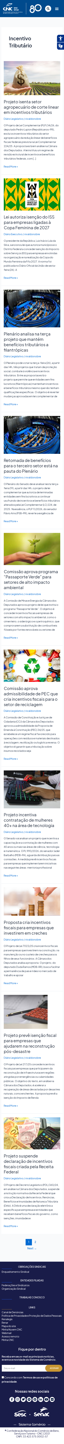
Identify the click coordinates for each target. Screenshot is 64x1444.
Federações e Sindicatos (16, 1285)
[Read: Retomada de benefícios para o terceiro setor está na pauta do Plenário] (32, 434)
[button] (57, 8)
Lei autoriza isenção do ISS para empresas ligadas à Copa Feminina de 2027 (29, 222)
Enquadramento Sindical (15, 1271)
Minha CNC (8, 1339)
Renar (5, 1322)
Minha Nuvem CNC (12, 1329)
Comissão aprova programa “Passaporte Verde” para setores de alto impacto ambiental (31, 579)
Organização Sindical (14, 1288)
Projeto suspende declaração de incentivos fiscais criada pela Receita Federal (29, 1163)
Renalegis (7, 1319)
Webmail (6, 1332)
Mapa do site (9, 1326)
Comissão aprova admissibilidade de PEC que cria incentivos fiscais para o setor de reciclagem (31, 696)
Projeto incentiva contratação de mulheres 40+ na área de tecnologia (29, 820)
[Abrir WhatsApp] (55, 1435)
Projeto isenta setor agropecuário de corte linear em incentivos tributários (31, 107)
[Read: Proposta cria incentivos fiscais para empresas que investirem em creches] (32, 901)
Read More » (11, 166)
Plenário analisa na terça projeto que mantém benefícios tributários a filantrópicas (27, 341)
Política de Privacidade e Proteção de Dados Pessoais (32, 1315)
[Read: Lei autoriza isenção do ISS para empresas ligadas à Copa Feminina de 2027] (32, 194)
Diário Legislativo (14, 118)
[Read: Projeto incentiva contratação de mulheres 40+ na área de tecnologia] (32, 789)
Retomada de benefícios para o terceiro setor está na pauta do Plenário (31, 466)
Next (32, 1248)
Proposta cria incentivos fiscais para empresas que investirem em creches (29, 928)
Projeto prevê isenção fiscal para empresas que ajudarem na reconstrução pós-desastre (30, 1043)
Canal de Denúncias (12, 1312)
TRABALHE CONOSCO (32, 1297)
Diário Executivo (13, 234)
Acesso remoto (10, 1336)
